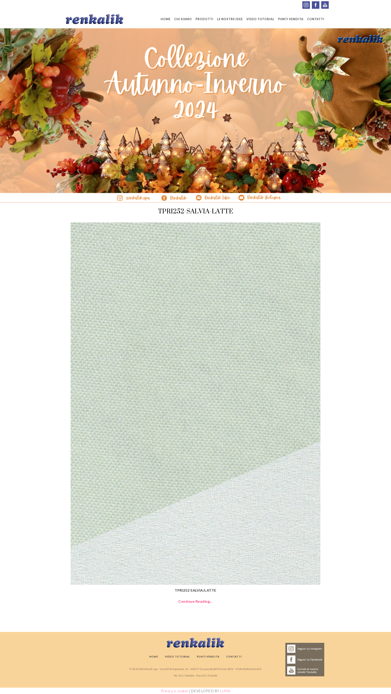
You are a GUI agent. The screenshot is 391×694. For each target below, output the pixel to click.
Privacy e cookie (174, 691)
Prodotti (204, 19)
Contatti (315, 19)
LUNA (225, 691)
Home (166, 19)
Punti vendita (290, 19)
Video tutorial (260, 19)
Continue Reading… (195, 601)
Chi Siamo (183, 19)
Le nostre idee (230, 19)
